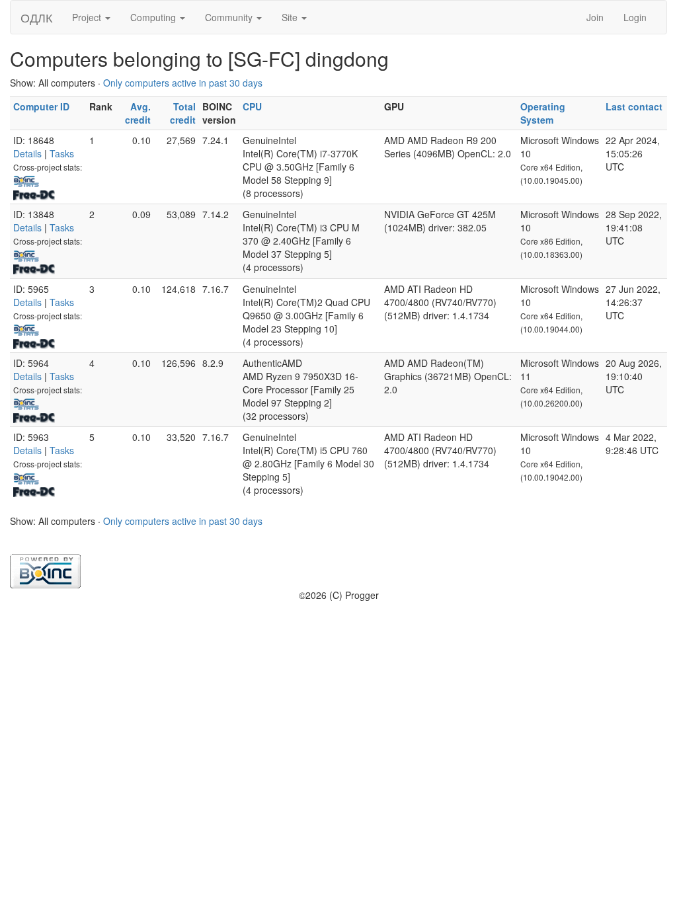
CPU (252, 106)
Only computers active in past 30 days (182, 82)
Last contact (634, 106)
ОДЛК (36, 17)
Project (88, 17)
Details (27, 153)
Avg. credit (138, 113)
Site (291, 17)
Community (230, 17)
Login (635, 17)
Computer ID (41, 106)
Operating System (542, 113)
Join (595, 17)
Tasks (62, 153)
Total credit (183, 113)
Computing (154, 17)
